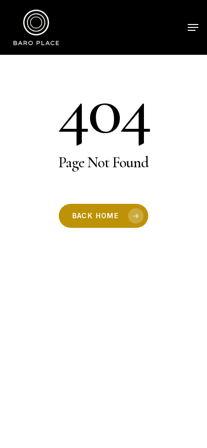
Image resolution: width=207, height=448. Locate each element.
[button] (193, 27)
